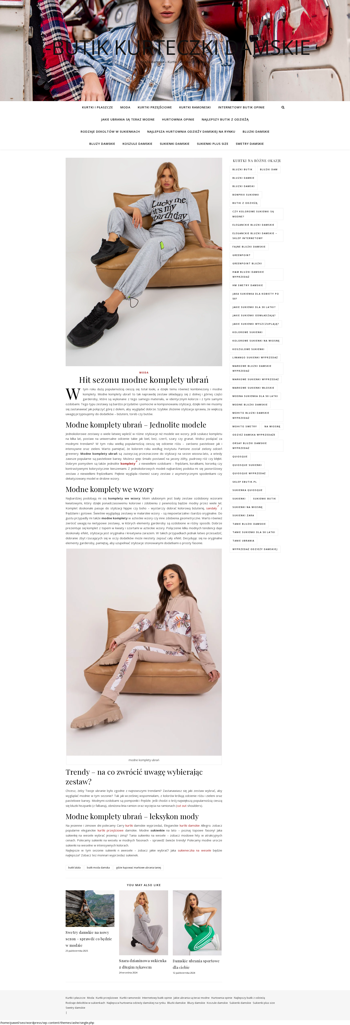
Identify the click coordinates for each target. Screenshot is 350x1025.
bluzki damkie (244, 177)
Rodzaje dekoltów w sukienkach (110, 131)
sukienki (239, 498)
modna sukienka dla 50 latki (255, 396)
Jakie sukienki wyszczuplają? (256, 323)
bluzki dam (269, 169)
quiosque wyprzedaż (249, 473)
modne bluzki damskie (250, 404)
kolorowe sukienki (248, 332)
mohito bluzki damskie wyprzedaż (251, 415)
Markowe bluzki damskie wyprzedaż (252, 368)
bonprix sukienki (246, 194)
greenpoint (242, 255)
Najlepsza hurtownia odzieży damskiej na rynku (191, 131)
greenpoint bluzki (247, 263)
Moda (125, 107)
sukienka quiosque (248, 490)
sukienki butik (264, 498)
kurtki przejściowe (111, 830)
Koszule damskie (138, 144)
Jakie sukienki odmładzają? (254, 315)
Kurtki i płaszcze (97, 107)
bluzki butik (243, 169)
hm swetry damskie (248, 285)
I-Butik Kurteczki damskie (175, 47)
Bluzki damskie (256, 131)
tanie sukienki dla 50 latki (254, 532)
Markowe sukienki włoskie (253, 387)
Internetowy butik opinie (241, 107)
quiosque (240, 456)
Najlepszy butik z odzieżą (225, 119)
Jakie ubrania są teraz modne (128, 119)
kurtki (129, 825)
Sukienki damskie (175, 144)
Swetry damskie (250, 144)
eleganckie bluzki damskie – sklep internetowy (255, 236)
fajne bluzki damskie (249, 246)
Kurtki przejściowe (155, 107)
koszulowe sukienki (249, 349)
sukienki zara (243, 515)
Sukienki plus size (212, 144)
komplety (128, 463)
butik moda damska (98, 867)
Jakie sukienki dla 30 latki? (254, 307)
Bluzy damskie (102, 144)
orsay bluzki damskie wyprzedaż (250, 446)
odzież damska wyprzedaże (254, 434)
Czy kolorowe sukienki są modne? (253, 214)
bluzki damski (244, 186)
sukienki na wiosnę (248, 507)
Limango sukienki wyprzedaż (255, 357)
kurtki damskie (190, 825)
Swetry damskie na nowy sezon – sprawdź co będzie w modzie (89, 939)
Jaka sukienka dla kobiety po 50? (256, 296)
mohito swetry (245, 426)
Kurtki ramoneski (195, 107)
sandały (211, 508)
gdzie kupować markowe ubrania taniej (138, 867)
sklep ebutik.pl (245, 481)
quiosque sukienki (247, 464)
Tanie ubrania (243, 540)
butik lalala (74, 867)
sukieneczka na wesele (194, 850)
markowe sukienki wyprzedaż (256, 379)
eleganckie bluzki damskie (253, 224)
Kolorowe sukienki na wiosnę (256, 340)
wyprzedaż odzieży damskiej (255, 549)
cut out (182, 806)
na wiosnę (273, 426)
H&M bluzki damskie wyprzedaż (248, 274)
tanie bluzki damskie (249, 523)
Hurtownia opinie (178, 119)
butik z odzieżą (245, 202)
